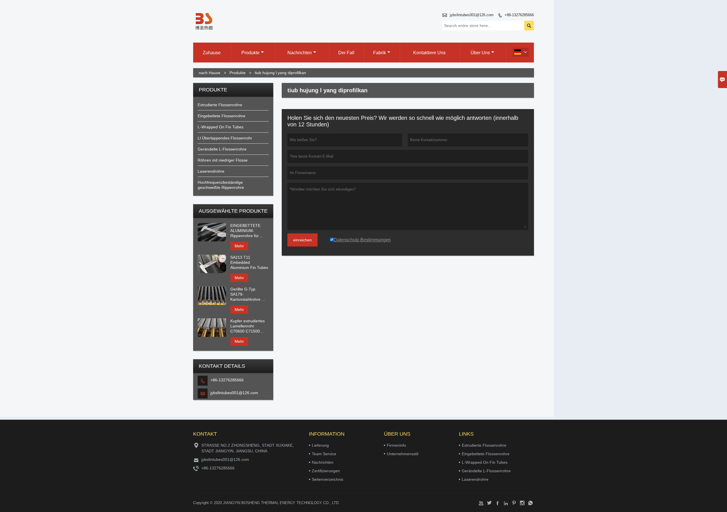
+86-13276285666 (519, 15)
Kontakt (205, 434)
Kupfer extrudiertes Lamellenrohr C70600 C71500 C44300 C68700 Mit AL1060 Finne (248, 326)
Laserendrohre (211, 171)
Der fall (346, 52)
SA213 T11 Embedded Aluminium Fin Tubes (249, 262)
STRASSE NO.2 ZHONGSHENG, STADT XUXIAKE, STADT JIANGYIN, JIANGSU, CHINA (247, 448)
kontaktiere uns (429, 52)
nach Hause (209, 72)
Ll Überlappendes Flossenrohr (225, 138)
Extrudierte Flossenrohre (220, 105)
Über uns (480, 52)
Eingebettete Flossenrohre (221, 116)
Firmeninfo (396, 445)
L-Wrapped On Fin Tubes (220, 127)
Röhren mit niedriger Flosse (223, 160)
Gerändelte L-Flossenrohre (222, 149)
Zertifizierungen (326, 471)
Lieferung (320, 445)
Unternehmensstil (402, 454)
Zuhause (212, 52)
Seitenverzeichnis (327, 479)
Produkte (250, 52)
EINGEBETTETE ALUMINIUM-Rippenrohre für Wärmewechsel (245, 230)
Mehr (239, 246)
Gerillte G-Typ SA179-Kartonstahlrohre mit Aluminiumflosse (248, 294)
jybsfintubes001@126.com (472, 15)
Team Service (324, 454)
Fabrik (379, 52)
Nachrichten (299, 52)
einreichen (302, 240)
